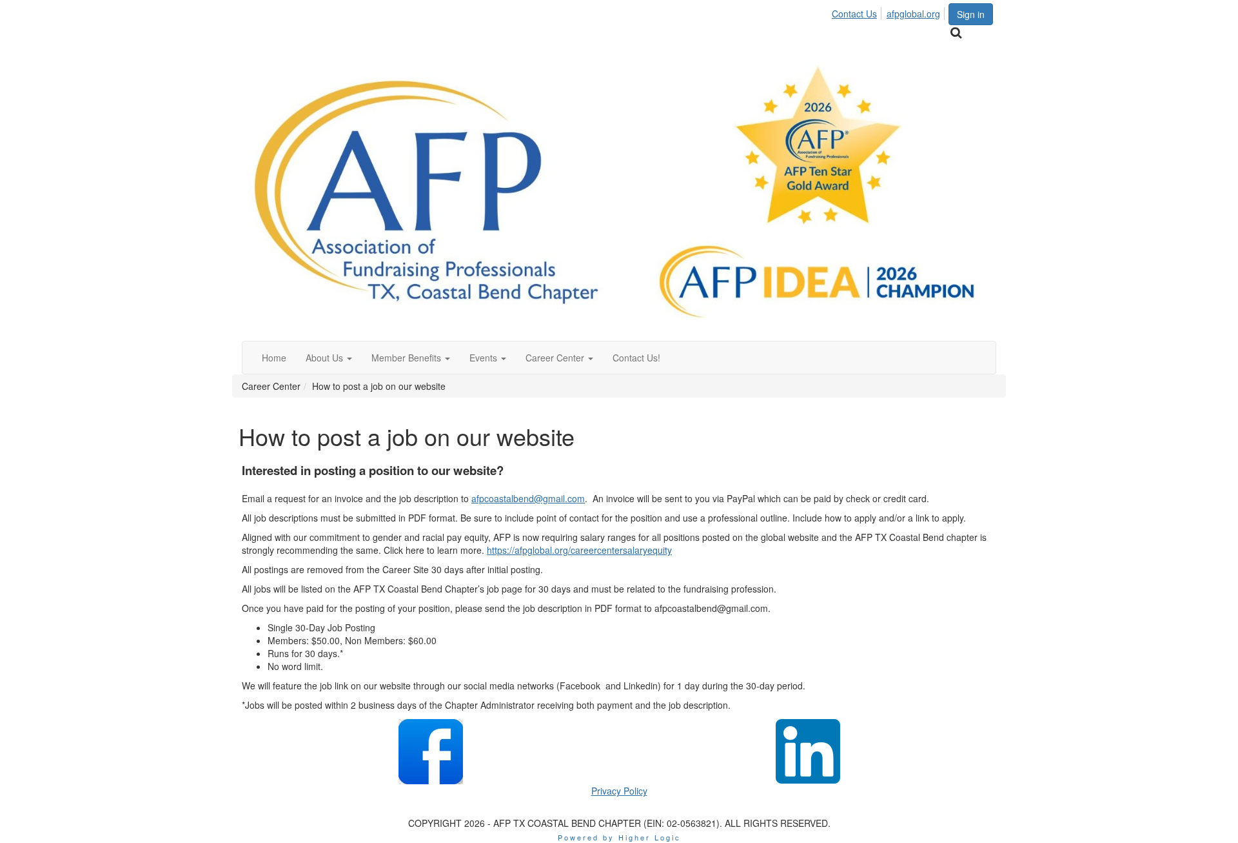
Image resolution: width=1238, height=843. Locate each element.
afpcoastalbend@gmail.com (528, 498)
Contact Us (854, 13)
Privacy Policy (619, 790)
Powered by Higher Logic (619, 837)
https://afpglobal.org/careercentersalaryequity (579, 549)
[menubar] (889, 11)
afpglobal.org (913, 13)
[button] (329, 357)
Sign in (971, 14)
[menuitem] (857, 11)
